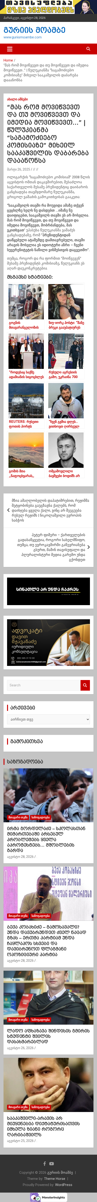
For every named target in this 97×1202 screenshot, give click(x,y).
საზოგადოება (25, 762)
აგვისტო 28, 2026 (20, 857)
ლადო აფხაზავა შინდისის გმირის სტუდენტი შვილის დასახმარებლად (48, 1036)
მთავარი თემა (18, 817)
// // (35, 169)
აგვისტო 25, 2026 (20, 1141)
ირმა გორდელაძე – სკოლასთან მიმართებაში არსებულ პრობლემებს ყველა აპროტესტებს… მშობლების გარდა (46, 839)
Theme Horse (54, 1179)
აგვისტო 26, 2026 (20, 1048)
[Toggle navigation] (10, 49)
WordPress (63, 1185)
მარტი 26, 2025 (18, 169)
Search (85, 685)
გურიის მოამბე (34, 30)
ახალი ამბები (17, 99)
